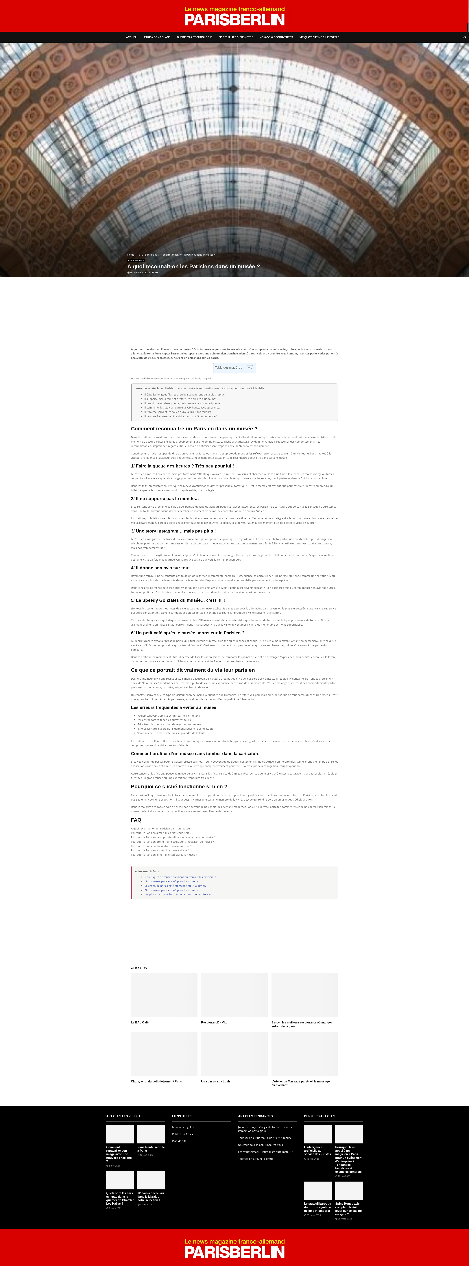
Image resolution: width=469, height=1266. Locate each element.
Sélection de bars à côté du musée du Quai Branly (175, 886)
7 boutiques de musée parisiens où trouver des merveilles (180, 877)
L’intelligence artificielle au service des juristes (317, 1151)
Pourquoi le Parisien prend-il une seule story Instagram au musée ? (172, 841)
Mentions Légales (183, 1127)
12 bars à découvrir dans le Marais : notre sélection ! (150, 1197)
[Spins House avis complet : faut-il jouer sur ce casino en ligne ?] (349, 1191)
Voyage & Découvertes (276, 37)
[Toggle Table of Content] (248, 368)
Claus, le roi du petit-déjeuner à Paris (156, 1081)
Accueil (131, 37)
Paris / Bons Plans (157, 37)
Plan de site (179, 1141)
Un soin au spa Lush (215, 1081)
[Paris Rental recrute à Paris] (151, 1134)
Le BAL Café (140, 1022)
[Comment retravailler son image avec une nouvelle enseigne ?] (120, 1134)
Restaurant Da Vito (214, 1022)
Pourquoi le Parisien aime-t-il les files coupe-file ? (161, 833)
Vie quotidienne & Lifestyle (319, 37)
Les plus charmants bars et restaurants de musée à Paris (180, 894)
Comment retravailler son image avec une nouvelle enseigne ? (119, 1154)
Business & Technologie (194, 37)
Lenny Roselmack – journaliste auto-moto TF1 (265, 1152)
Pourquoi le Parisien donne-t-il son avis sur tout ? (161, 846)
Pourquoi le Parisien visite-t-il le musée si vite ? (160, 850)
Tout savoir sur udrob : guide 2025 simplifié (265, 1138)
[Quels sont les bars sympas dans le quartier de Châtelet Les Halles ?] (120, 1180)
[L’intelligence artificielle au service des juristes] (318, 1134)
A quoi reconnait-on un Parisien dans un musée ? (161, 828)
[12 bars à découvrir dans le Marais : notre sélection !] (151, 1180)
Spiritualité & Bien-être (236, 37)
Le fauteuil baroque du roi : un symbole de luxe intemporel (317, 1207)
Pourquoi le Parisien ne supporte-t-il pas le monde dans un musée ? (173, 837)
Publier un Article (183, 1134)
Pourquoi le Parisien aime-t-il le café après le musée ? (164, 854)
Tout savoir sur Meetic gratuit (256, 1158)
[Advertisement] (234, 317)
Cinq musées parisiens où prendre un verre (171, 881)
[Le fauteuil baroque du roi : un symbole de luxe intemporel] (318, 1191)
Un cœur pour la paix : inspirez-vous (260, 1145)
